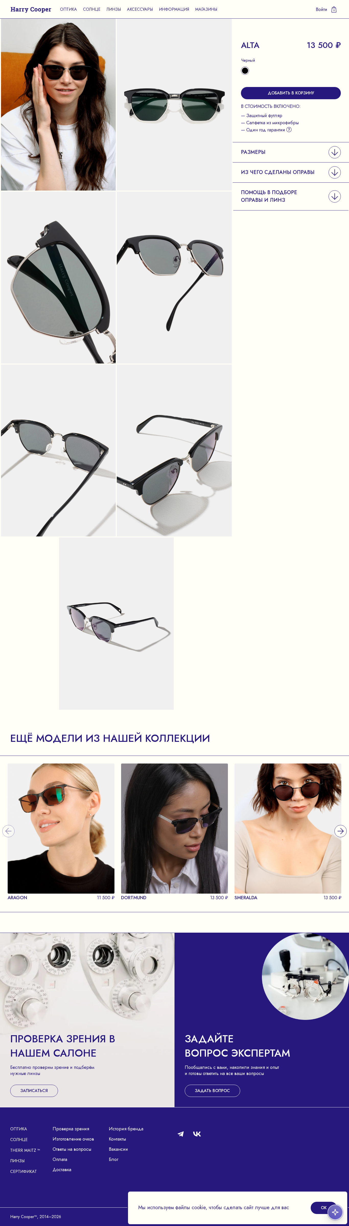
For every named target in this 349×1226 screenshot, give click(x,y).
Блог (113, 1159)
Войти (321, 9)
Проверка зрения (71, 1128)
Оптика (68, 9)
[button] (291, 152)
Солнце (91, 9)
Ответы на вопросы (72, 1149)
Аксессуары (140, 9)
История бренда (126, 1128)
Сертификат (23, 1171)
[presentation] (340, 825)
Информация (174, 9)
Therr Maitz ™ (25, 1150)
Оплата (60, 1159)
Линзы (114, 9)
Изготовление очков (73, 1139)
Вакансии (118, 1149)
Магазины (206, 9)
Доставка (62, 1169)
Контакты (117, 1139)
